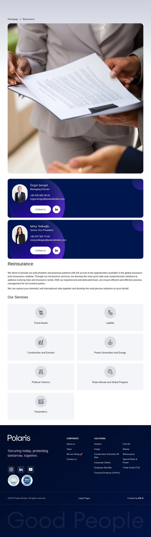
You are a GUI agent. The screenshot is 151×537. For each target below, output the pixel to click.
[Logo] (19, 438)
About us (71, 444)
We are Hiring (73, 454)
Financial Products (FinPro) (107, 473)
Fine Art (126, 444)
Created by (135, 498)
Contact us (72, 459)
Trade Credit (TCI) (131, 467)
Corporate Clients (102, 462)
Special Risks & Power (130, 461)
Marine (126, 449)
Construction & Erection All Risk (106, 456)
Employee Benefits (103, 467)
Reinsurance (129, 454)
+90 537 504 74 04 (40, 236)
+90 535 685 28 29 (40, 195)
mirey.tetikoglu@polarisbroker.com (48, 240)
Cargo (97, 449)
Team (69, 449)
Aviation (98, 444)
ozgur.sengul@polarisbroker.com (47, 199)
